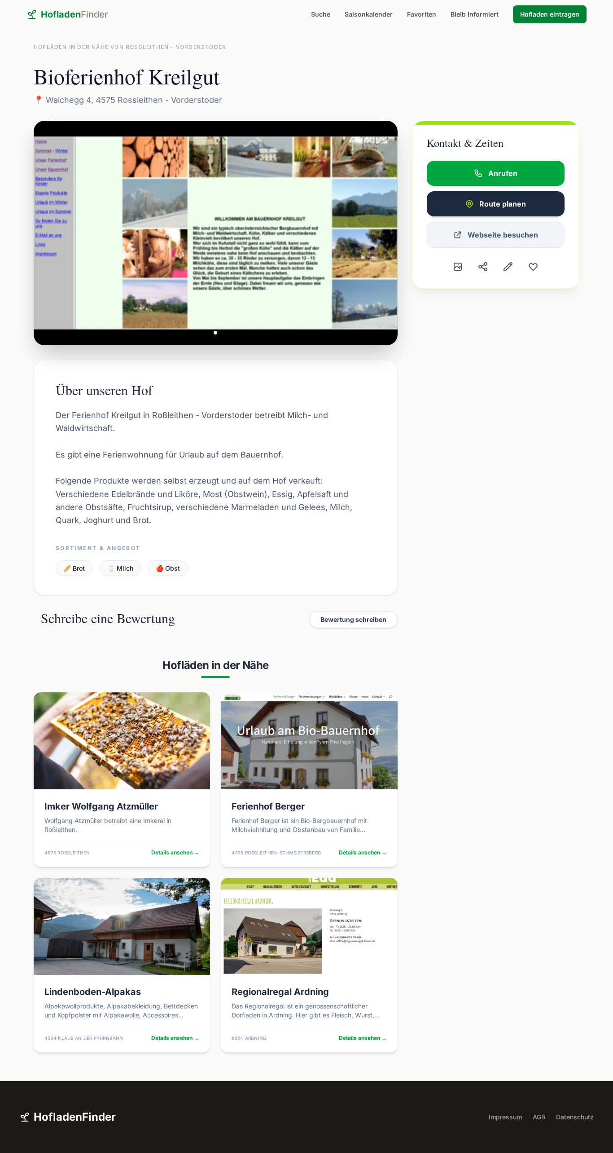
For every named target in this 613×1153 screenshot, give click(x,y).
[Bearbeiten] (508, 267)
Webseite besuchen (503, 234)
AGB (539, 1117)
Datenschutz (575, 1117)
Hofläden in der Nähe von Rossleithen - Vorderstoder (130, 47)
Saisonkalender (369, 14)
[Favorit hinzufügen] (533, 267)
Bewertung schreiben (353, 619)
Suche (320, 14)
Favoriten (421, 14)
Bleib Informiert (475, 14)
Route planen (502, 203)
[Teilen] (483, 267)
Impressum (505, 1117)
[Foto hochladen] (458, 267)
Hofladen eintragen (549, 14)
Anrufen (502, 173)
